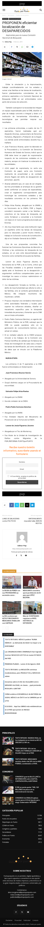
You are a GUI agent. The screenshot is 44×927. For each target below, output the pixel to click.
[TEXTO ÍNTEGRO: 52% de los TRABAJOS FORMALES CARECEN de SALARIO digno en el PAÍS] (8, 751)
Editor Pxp (8, 42)
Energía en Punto (8, 587)
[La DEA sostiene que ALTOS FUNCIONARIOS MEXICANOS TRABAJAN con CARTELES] (11, 607)
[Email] (27, 47)
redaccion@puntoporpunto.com (22, 895)
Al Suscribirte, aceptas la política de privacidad (23, 477)
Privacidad (18, 920)
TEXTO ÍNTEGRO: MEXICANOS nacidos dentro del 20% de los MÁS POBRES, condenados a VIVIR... (28, 761)
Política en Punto (29, 587)
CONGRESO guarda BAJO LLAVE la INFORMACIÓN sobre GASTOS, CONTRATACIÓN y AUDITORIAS (27, 779)
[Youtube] (27, 555)
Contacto (35, 920)
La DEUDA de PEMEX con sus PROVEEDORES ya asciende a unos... (11, 593)
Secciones (11, 15)
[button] (3, 10)
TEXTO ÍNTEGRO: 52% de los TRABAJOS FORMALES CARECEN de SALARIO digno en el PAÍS (28, 751)
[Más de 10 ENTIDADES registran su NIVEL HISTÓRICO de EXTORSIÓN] (32, 607)
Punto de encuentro (22, 15)
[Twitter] (17, 47)
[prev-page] (3, 628)
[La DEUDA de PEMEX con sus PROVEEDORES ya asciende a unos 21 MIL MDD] (11, 582)
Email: (22, 469)
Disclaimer (9, 920)
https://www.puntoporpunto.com (22, 549)
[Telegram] (32, 47)
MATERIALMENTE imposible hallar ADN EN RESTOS (33, 521)
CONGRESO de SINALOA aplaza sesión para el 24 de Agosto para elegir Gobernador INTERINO (27, 800)
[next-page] (7, 628)
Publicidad (27, 920)
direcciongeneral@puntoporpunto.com (22, 892)
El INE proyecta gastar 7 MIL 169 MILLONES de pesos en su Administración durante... (27, 789)
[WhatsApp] (22, 47)
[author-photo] (22, 542)
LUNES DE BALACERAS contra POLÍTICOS (10, 520)
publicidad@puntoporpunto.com (22, 897)
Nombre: (22, 462)
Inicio (4, 15)
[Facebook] (11, 47)
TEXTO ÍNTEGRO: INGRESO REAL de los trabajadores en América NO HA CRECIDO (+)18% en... (28, 740)
